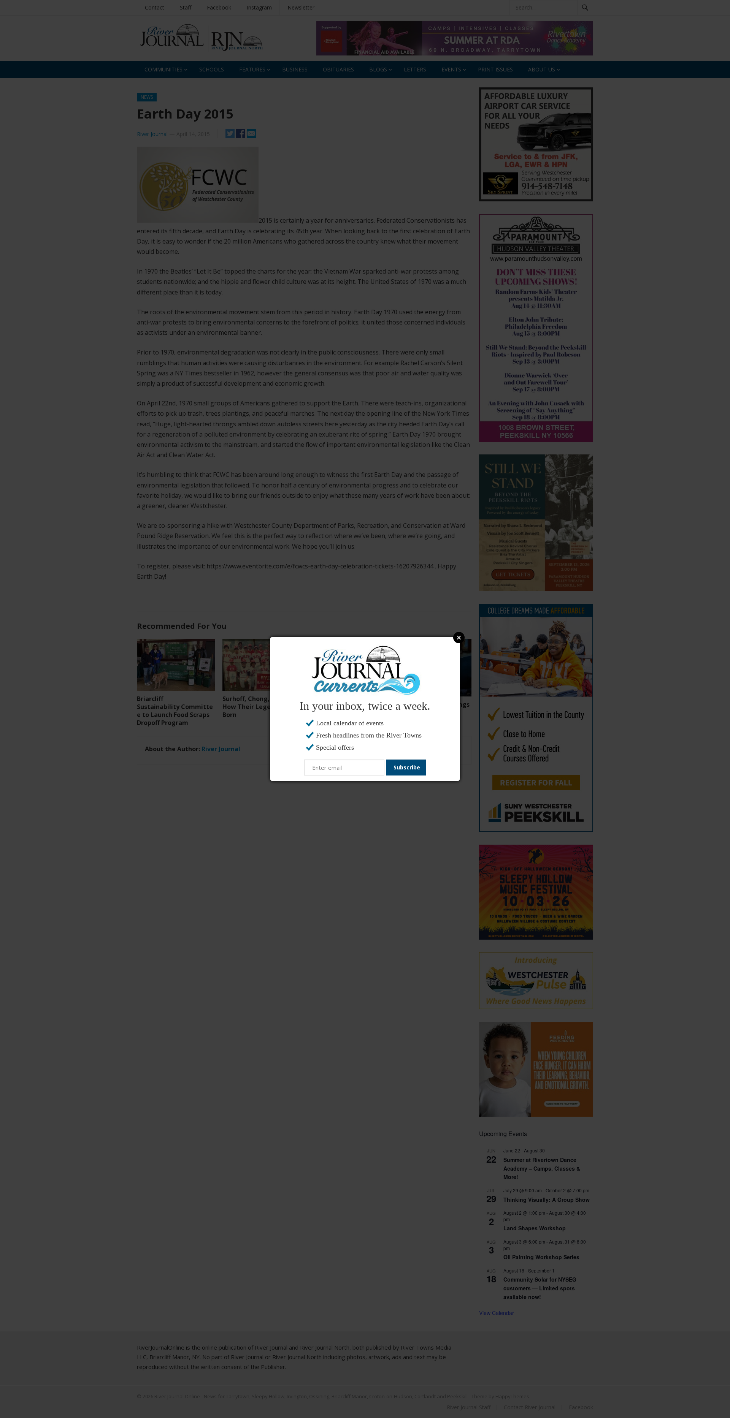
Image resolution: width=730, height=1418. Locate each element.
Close (459, 637)
